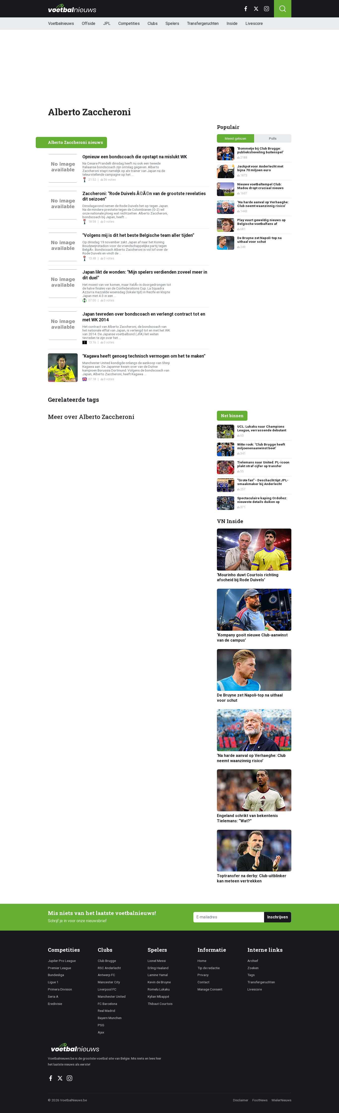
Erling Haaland (158, 968)
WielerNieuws (281, 1100)
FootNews (260, 1100)
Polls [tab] (272, 138)
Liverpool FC (107, 989)
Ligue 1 (53, 982)
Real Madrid (106, 1011)
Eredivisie (55, 1004)
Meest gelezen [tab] (235, 138)
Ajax (101, 1032)
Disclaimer (240, 1100)
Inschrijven (277, 917)
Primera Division (60, 989)
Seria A (53, 996)
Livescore (254, 23)
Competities (129, 23)
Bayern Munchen (110, 1018)
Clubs (153, 23)
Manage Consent (210, 989)
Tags (251, 975)
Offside (88, 23)
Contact (203, 982)
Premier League (59, 968)
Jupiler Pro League (62, 961)
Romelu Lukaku (159, 989)
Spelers (172, 23)
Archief (252, 961)
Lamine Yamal (158, 975)
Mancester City (109, 982)
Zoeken (253, 968)
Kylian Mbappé (158, 996)
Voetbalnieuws (61, 23)
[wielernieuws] (107, 1047)
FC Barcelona (107, 1004)
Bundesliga (56, 975)
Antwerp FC (106, 975)
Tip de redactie (209, 968)
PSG (101, 1025)
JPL (106, 23)
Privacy (203, 975)
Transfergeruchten (203, 23)
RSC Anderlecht (109, 968)
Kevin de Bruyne (159, 982)
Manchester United (112, 996)
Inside (232, 23)
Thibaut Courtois (160, 1004)
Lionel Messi (157, 961)
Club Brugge (107, 961)
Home (202, 961)
